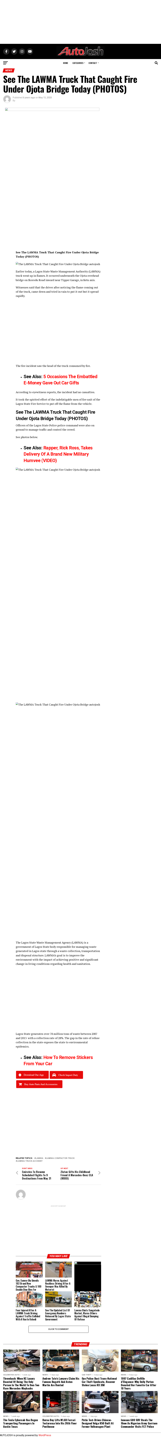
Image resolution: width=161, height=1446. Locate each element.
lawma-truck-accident (30, 1161)
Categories (77, 63)
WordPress (45, 1435)
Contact (93, 63)
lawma (39, 1158)
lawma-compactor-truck (60, 1158)
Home (65, 63)
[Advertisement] (80, 22)
